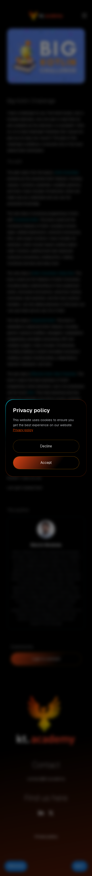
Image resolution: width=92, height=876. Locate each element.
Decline (46, 446)
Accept (46, 462)
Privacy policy (23, 430)
